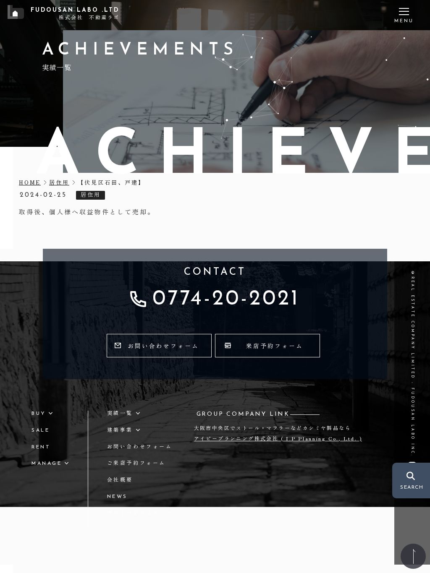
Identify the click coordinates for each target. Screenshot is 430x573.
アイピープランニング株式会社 (278, 438)
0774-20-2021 (226, 299)
